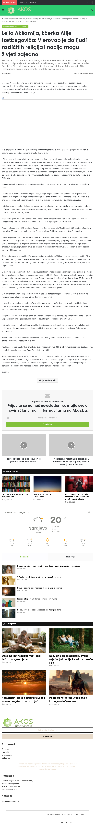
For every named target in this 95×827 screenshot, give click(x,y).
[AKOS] (19, 10)
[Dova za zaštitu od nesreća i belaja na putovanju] (8, 591)
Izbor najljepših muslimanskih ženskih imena (37, 599)
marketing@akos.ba (10, 801)
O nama (5, 749)
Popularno (24, 557)
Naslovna (7, 19)
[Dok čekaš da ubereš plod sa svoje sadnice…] (16, 484)
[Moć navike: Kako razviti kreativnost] (47, 484)
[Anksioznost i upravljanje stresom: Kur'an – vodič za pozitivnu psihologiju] (79, 484)
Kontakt (5, 752)
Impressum (7, 755)
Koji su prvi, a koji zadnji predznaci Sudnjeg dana (39, 610)
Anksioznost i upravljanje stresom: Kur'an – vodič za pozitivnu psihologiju (77, 496)
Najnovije (70, 557)
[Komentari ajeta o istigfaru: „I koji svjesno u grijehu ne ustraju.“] (24, 682)
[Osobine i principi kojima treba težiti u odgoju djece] (24, 640)
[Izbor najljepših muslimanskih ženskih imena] (8, 602)
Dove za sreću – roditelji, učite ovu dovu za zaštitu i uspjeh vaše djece (48, 566)
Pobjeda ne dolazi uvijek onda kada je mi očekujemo (68, 699)
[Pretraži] (92, 11)
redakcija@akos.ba (9, 789)
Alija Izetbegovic (48, 380)
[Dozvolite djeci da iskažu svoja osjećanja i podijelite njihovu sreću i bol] (71, 640)
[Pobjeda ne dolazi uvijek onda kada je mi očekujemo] (71, 682)
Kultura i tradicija (18, 19)
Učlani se (6, 758)
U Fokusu (23, 27)
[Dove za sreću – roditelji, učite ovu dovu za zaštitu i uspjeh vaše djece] (8, 569)
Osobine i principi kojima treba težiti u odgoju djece (21, 657)
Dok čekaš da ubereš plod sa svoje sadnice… (15, 495)
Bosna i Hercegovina (10, 783)
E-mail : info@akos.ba (11, 786)
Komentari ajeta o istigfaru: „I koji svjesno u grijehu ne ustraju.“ (23, 699)
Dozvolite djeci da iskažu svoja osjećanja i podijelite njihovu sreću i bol (45, 2)
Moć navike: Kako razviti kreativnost (44, 495)
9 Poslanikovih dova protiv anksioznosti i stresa (39, 577)
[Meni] (3, 11)
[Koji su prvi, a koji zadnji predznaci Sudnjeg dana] (8, 613)
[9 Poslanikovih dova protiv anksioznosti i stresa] (8, 580)
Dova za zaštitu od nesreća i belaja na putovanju (39, 588)
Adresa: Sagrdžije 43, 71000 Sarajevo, (17, 781)
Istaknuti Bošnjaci (33, 19)
